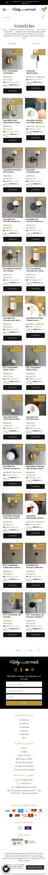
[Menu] (5, 9)
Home (24, 748)
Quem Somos (24, 755)
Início (5, 30)
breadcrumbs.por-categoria (22, 30)
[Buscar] (42, 17)
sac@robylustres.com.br (25, 787)
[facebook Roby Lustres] (21, 670)
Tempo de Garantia (24, 762)
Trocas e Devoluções (24, 766)
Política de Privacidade (24, 770)
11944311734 (25, 783)
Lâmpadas (24, 734)
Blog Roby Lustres (24, 759)
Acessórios (24, 723)
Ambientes (24, 720)
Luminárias (40, 30)
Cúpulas (24, 731)
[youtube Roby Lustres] (27, 670)
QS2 (24, 738)
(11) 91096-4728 (26, 780)
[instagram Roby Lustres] (15, 670)
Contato (24, 752)
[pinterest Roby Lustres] (32, 670)
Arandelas (9, 32)
